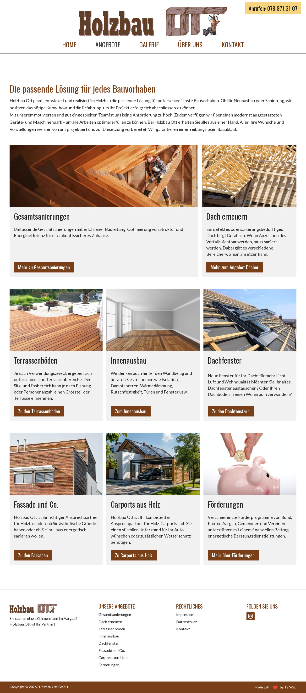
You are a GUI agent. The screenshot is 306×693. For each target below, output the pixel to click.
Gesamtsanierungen (114, 614)
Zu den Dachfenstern (231, 411)
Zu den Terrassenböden (39, 411)
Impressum (185, 614)
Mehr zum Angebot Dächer (235, 267)
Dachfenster (108, 643)
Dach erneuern (110, 621)
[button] (107, 45)
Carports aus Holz (113, 657)
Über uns (190, 44)
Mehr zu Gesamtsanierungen (44, 267)
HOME (69, 44)
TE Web (290, 687)
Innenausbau (108, 636)
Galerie (149, 44)
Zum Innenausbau (130, 411)
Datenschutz (186, 621)
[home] (153, 22)
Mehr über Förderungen (233, 555)
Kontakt (233, 44)
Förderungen (108, 664)
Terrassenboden (111, 628)
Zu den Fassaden (33, 555)
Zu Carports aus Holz (134, 555)
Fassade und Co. (111, 650)
